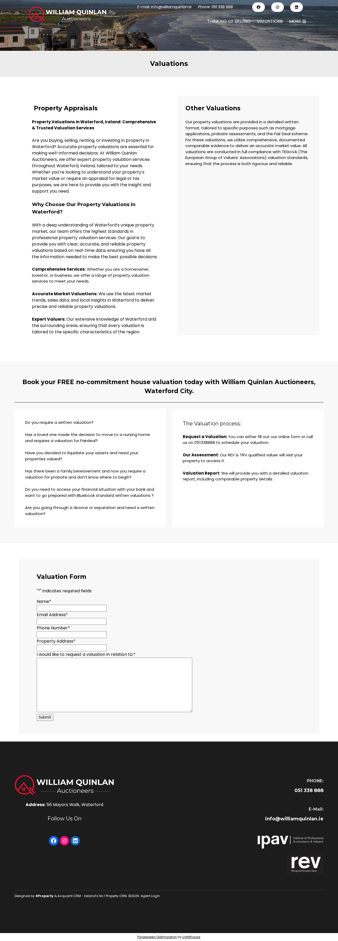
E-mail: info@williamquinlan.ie (164, 7)
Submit (45, 717)
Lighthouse (191, 937)
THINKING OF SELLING (229, 21)
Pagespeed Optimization (157, 937)
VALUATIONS (270, 21)
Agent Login (150, 896)
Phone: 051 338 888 (215, 7)
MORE (295, 21)
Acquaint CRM (69, 896)
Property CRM (116, 896)
